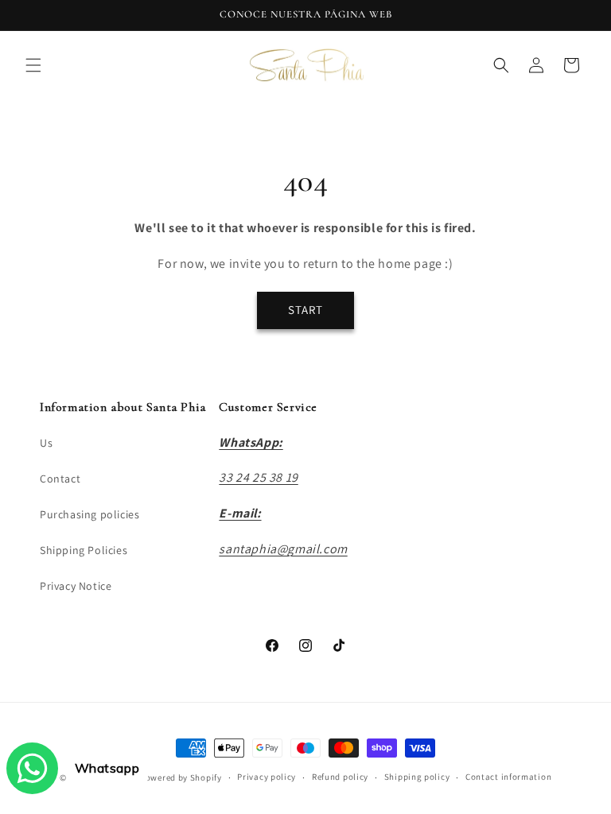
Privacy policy (266, 776)
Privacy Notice (75, 586)
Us (46, 443)
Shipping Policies (83, 550)
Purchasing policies (89, 514)
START (305, 309)
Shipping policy (417, 776)
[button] (33, 65)
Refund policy (340, 776)
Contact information (508, 776)
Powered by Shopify (181, 777)
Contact (60, 478)
